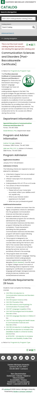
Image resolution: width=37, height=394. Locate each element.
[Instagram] (9, 358)
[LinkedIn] (15, 358)
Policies (19, 376)
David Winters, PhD (10, 131)
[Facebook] (3, 358)
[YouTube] (33, 358)
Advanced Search (7, 33)
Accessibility (15, 380)
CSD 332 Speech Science (14, 300)
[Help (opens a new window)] (34, 45)
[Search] (34, 27)
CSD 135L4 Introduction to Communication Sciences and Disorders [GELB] (20, 295)
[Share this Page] (30, 45)
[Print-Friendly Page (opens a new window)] (32, 45)
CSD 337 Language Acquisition (16, 309)
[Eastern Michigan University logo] (18, 2)
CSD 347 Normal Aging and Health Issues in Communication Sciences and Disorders (20, 322)
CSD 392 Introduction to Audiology (18, 327)
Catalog (9, 7)
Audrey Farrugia (9, 143)
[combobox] (18, 18)
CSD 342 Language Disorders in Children (20, 316)
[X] (27, 358)
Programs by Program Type (20, 71)
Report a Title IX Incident (21, 377)
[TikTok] (21, 358)
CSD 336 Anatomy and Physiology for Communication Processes (19, 306)
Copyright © (20, 384)
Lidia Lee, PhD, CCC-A (10, 148)
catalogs (7, 389)
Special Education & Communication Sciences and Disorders (17, 124)
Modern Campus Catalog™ (22, 391)
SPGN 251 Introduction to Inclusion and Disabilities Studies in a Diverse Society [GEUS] (19, 331)
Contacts (24, 369)
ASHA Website (18, 262)
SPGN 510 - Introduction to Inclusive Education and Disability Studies (19, 337)
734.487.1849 (14, 369)
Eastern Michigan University (18, 365)
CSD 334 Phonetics (12, 302)
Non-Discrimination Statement (16, 375)
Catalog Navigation (10, 38)
